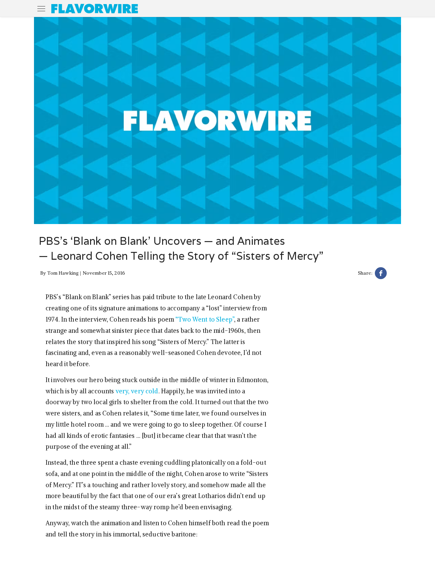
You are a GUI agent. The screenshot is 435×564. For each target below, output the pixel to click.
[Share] (381, 274)
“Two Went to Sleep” (204, 319)
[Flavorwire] (94, 8)
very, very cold (137, 391)
